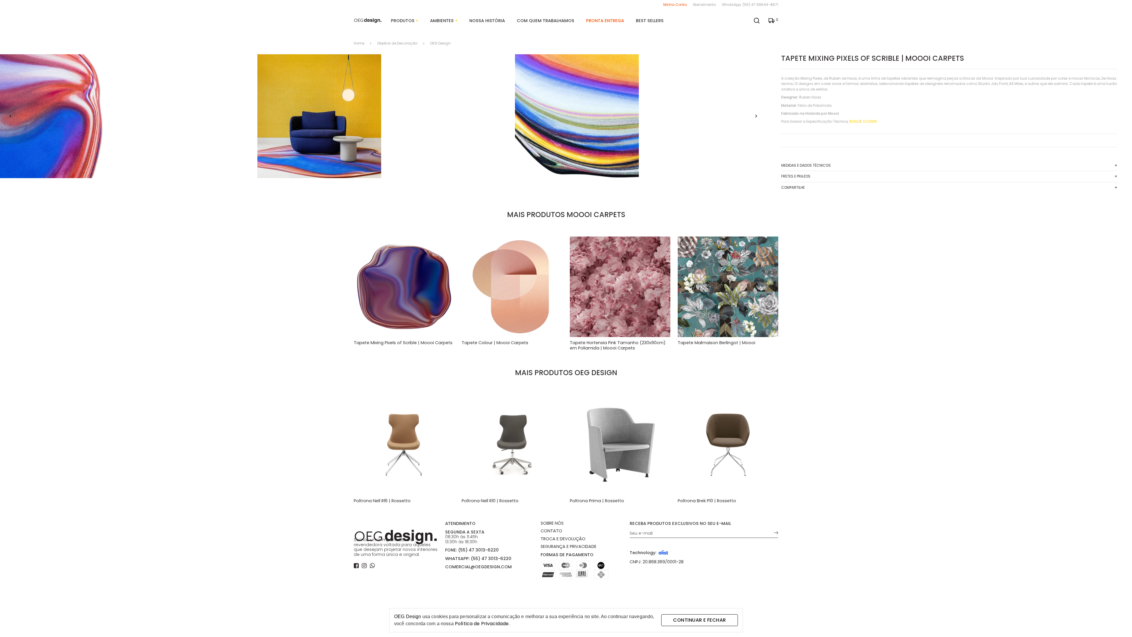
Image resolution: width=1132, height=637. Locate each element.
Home (359, 43)
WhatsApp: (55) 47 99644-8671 (750, 4)
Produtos (404, 21)
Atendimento (704, 4)
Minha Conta (675, 4)
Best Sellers (650, 21)
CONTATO (551, 531)
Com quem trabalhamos (545, 21)
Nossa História (487, 21)
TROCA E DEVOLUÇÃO (563, 539)
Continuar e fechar (699, 620)
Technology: (643, 553)
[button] (10, 116)
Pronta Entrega (605, 21)
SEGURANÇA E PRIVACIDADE (568, 546)
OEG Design (440, 43)
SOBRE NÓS (552, 523)
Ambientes (444, 21)
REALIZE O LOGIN (863, 121)
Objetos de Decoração (397, 43)
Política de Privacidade (482, 623)
